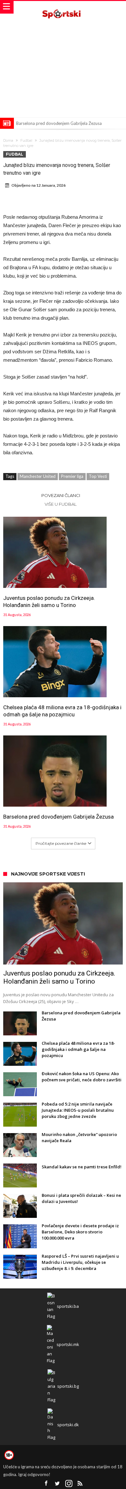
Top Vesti (98, 476)
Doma (8, 140)
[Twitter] (57, 1483)
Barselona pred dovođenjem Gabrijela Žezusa (59, 123)
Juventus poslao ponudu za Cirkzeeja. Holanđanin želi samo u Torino (49, 601)
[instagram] (69, 1483)
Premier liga (72, 476)
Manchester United (38, 476)
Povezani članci (60, 495)
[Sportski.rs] (63, 7)
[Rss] (80, 1483)
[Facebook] (46, 1483)
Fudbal (26, 140)
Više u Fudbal (61, 504)
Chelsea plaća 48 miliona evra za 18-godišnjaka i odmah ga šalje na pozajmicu (62, 711)
